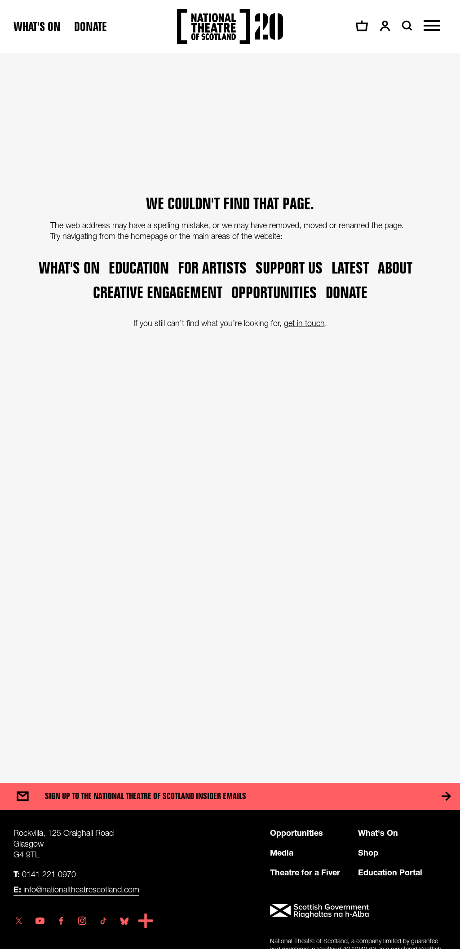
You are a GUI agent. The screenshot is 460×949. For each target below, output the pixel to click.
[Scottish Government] (358, 911)
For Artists (212, 267)
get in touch (304, 323)
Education (139, 267)
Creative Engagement (157, 292)
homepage (149, 236)
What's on (37, 27)
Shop (368, 852)
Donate (90, 27)
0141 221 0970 (44, 874)
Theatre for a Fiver (305, 872)
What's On (378, 833)
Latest (350, 267)
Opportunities (274, 292)
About (395, 267)
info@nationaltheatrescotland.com (76, 889)
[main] (230, 409)
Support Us (289, 267)
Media (281, 852)
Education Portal (390, 872)
